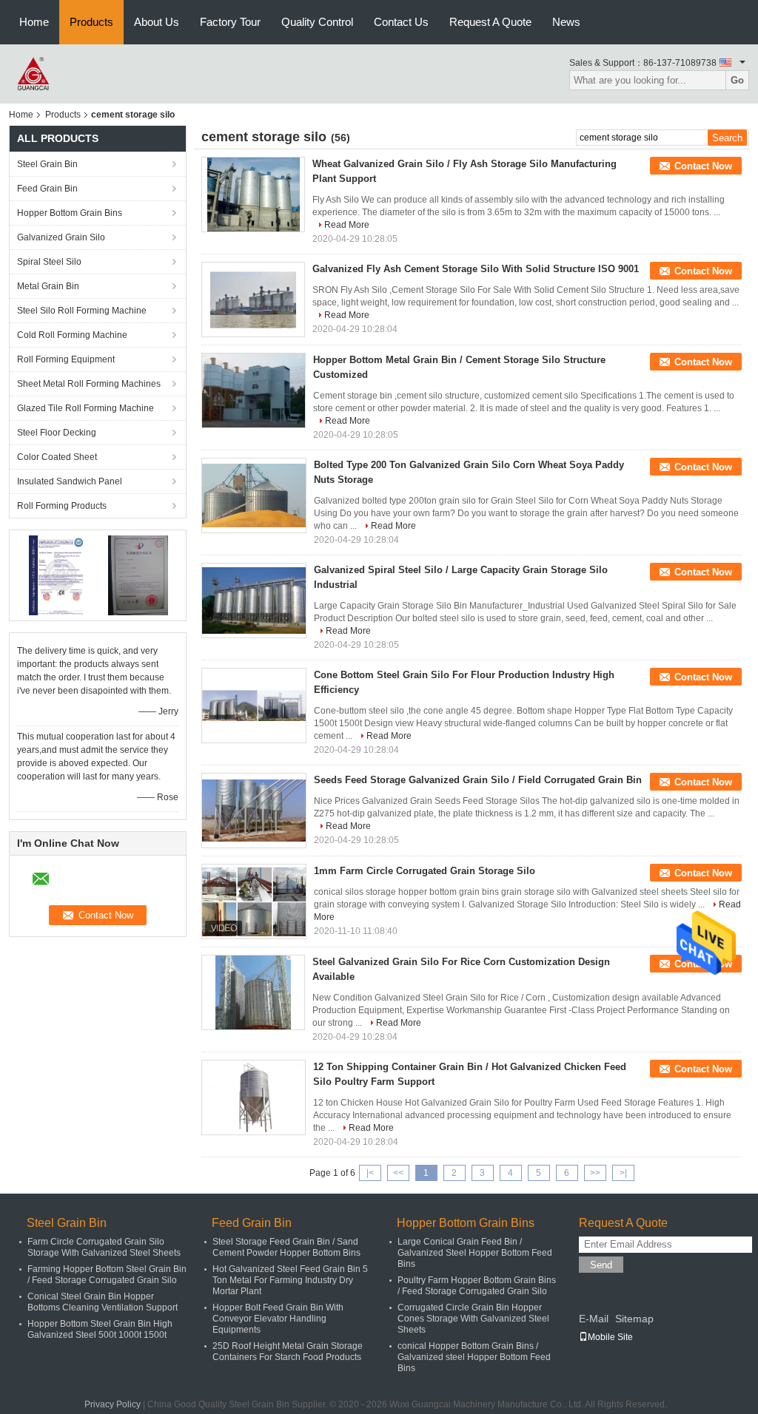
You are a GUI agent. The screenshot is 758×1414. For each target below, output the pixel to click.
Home (34, 22)
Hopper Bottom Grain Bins (69, 213)
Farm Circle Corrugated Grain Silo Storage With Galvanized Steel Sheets (104, 1247)
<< (398, 1173)
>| (623, 1173)
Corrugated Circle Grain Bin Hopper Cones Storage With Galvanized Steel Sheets (473, 1318)
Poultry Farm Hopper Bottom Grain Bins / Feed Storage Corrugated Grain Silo (477, 1285)
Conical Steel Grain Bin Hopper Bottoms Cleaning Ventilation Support (102, 1302)
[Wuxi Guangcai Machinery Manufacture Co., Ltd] (34, 73)
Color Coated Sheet (57, 457)
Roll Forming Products (62, 506)
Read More (346, 225)
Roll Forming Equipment (66, 359)
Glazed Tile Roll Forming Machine (85, 408)
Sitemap (634, 1319)
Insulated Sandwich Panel (69, 481)
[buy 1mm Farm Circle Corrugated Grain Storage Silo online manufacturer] (253, 901)
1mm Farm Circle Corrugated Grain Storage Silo (424, 870)
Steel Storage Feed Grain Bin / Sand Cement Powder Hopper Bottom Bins (286, 1247)
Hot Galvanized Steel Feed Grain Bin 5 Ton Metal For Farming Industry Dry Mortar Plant (290, 1280)
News (566, 22)
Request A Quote (490, 22)
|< (370, 1173)
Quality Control (317, 22)
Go (737, 80)
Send (601, 1265)
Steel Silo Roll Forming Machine (82, 310)
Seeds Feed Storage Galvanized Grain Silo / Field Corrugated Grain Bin (478, 779)
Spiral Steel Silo (49, 262)
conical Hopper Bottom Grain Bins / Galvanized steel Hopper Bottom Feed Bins (474, 1357)
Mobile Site (610, 1337)
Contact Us (401, 22)
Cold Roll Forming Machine (72, 335)
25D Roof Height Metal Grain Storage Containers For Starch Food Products (287, 1351)
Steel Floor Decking (56, 432)
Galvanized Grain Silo (61, 237)
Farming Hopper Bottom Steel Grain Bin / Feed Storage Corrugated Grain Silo (107, 1274)
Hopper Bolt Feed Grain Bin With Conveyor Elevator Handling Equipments (277, 1318)
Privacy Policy (112, 1404)
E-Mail (593, 1319)
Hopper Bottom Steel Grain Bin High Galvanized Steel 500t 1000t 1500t (99, 1329)
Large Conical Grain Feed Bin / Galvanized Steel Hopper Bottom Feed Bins (475, 1253)
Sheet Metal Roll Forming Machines (89, 384)
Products (91, 22)
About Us (156, 22)
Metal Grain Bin (48, 286)
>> (595, 1173)
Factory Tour (230, 22)
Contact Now (703, 166)
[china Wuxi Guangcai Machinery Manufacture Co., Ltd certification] (57, 574)
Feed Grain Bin (47, 188)
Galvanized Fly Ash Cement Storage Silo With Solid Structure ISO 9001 (475, 268)
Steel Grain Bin (47, 164)
